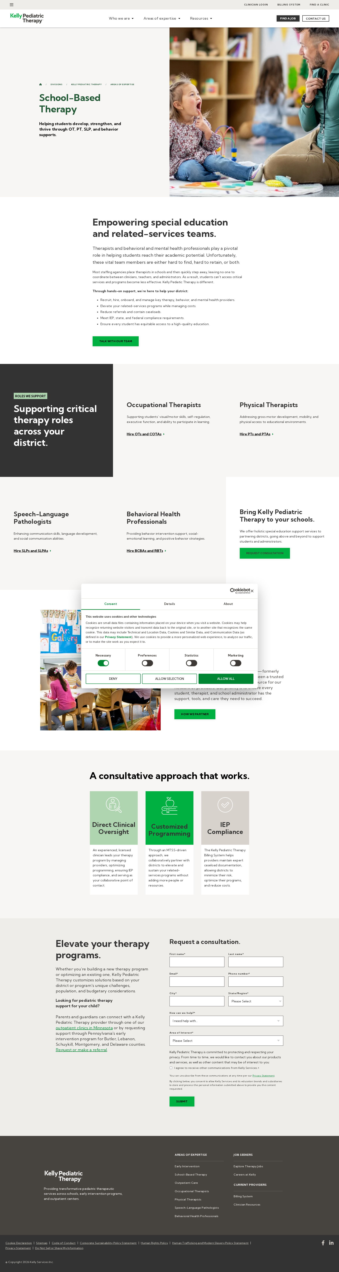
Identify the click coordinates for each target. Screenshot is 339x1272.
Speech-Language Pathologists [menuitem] (197, 1207)
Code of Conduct (64, 1243)
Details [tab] (169, 604)
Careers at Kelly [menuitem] (245, 1174)
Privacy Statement (118, 636)
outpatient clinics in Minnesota (84, 1027)
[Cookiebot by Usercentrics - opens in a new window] (233, 591)
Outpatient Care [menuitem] (186, 1183)
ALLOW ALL (226, 679)
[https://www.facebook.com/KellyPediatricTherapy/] (323, 1243)
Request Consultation (264, 553)
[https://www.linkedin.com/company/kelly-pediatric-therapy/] (331, 1243)
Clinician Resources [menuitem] (247, 1204)
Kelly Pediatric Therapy (86, 84)
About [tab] (228, 604)
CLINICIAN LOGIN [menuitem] (256, 4)
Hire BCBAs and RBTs (145, 551)
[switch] (147, 663)
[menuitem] (121, 18)
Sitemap (41, 1243)
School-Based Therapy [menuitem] (191, 1174)
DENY (113, 679)
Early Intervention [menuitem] (187, 1166)
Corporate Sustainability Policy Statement (108, 1243)
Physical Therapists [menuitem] (188, 1199)
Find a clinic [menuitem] (319, 4)
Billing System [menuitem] (288, 4)
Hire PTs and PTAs (255, 434)
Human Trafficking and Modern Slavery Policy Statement (210, 1243)
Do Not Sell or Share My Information (59, 1248)
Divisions (57, 84)
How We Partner (195, 714)
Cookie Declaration (18, 1243)
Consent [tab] (110, 604)
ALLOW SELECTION (169, 679)
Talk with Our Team (115, 341)
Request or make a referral (81, 1049)
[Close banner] (252, 591)
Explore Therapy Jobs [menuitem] (248, 1166)
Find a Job (288, 18)
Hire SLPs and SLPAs (31, 551)
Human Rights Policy (154, 1243)
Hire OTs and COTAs (144, 434)
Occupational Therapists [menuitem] (192, 1191)
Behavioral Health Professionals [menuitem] (197, 1216)
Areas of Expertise (122, 84)
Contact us (316, 18)
